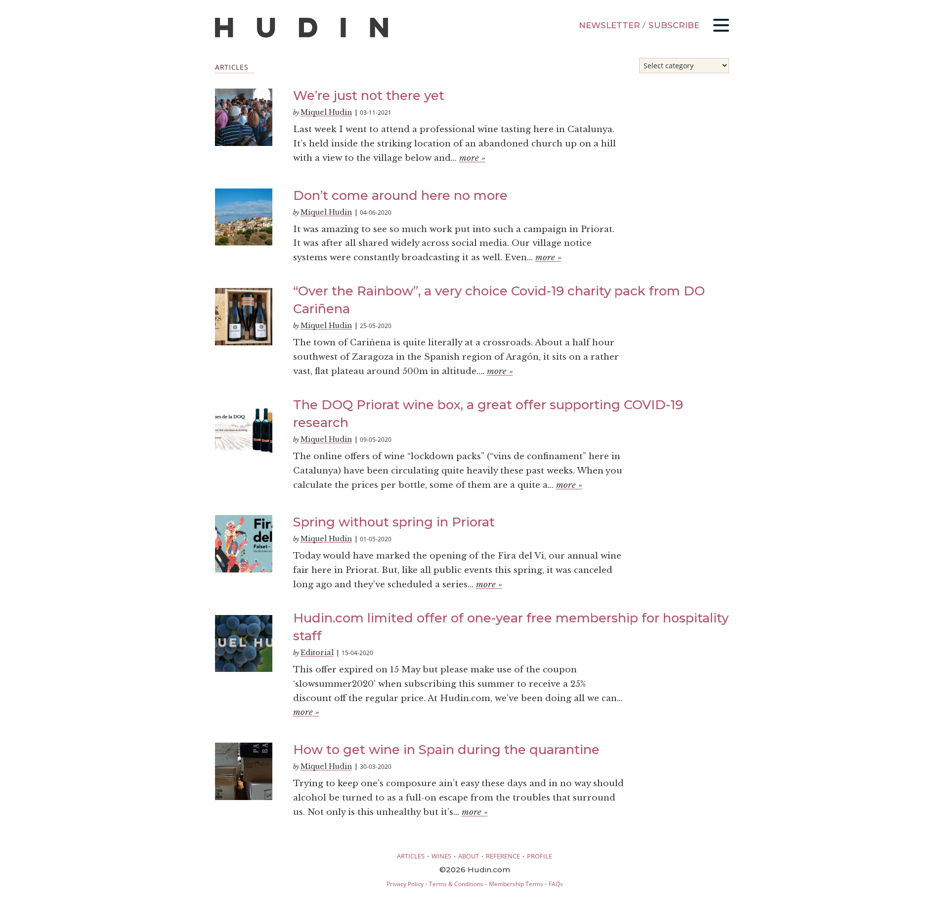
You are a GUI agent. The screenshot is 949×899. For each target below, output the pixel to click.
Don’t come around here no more (400, 195)
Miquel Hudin (326, 112)
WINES (441, 856)
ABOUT (468, 856)
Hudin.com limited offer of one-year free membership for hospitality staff (511, 626)
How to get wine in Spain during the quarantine (446, 749)
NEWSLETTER (609, 25)
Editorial (317, 652)
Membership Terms (516, 884)
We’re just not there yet (368, 95)
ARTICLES (411, 856)
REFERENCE (503, 856)
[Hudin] (301, 35)
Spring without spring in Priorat (394, 521)
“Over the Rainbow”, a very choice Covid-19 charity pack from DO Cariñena (499, 299)
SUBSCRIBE (673, 25)
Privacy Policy (405, 884)
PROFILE (539, 856)
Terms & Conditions (456, 884)
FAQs (556, 884)
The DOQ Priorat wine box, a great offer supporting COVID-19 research (488, 413)
